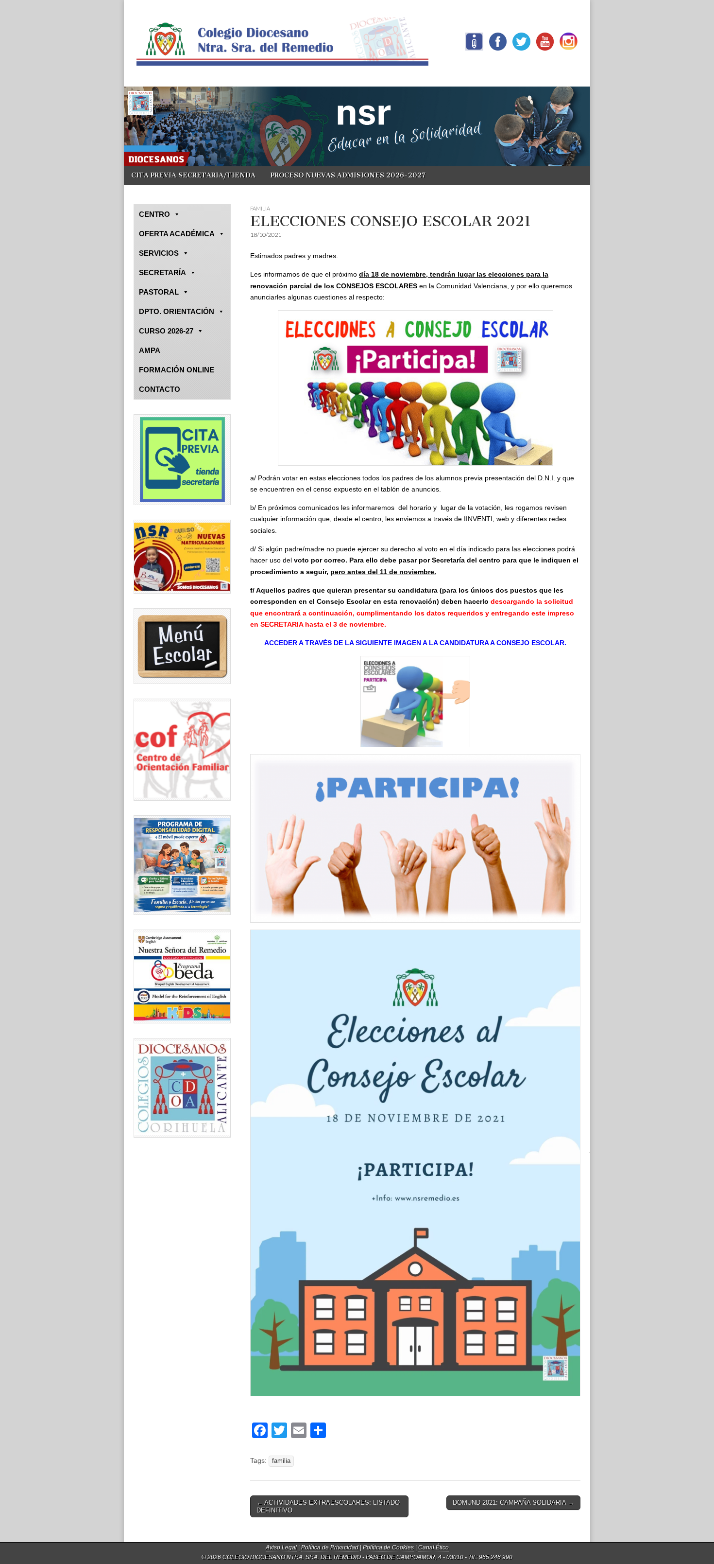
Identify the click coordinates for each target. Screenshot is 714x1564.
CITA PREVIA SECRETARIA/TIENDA (193, 175)
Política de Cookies (388, 1547)
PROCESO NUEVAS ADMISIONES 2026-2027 (348, 175)
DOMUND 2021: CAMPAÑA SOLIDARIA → (513, 1502)
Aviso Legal (281, 1547)
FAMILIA (260, 208)
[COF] (182, 750)
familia (281, 1461)
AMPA (149, 350)
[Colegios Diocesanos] (182, 1088)
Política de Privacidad (329, 1547)
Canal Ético (433, 1547)
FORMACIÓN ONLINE (176, 370)
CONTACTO (159, 389)
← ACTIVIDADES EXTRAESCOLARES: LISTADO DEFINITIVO (328, 1506)
